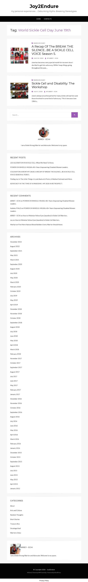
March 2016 (14, 439)
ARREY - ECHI (15, 201)
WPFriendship (42, 572)
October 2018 (15, 318)
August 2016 (15, 417)
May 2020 (14, 278)
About (12, 506)
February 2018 (15, 354)
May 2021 (14, 255)
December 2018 (16, 309)
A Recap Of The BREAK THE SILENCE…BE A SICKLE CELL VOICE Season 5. (53, 50)
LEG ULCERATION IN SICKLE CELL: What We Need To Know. (32, 163)
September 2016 (16, 412)
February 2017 (15, 390)
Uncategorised (15, 528)
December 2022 (16, 242)
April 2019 (14, 305)
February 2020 (15, 287)
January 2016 (15, 448)
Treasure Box (15, 524)
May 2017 (14, 385)
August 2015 (15, 466)
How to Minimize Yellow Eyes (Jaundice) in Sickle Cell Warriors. (45, 216)
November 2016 (16, 403)
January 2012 (15, 488)
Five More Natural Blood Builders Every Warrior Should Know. (40, 224)
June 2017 (14, 381)
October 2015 (15, 457)
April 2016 (14, 435)
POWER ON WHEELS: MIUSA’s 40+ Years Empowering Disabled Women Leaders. (39, 167)
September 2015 (16, 462)
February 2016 (15, 444)
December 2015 (16, 453)
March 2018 (14, 349)
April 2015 (14, 484)
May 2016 (14, 430)
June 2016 (14, 426)
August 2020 (15, 269)
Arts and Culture (16, 510)
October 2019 (15, 291)
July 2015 (13, 470)
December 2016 (16, 399)
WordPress (57, 572)
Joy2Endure (44, 6)
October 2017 (15, 363)
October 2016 (15, 408)
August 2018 (15, 327)
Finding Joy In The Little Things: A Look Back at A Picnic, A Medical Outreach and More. (41, 179)
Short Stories (15, 519)
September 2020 (16, 264)
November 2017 (16, 358)
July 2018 (13, 331)
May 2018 (14, 340)
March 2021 (14, 260)
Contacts (48, 19)
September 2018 (16, 323)
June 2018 (14, 336)
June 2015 (14, 475)
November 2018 (16, 314)
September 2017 (16, 367)
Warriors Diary (39, 43)
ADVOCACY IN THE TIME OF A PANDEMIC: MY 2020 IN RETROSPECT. (36, 183)
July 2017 (13, 376)
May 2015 (14, 479)
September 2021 (16, 251)
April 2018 (14, 345)
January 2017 (15, 394)
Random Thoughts (16, 515)
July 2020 (13, 273)
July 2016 (13, 421)
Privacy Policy (44, 580)
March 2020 (14, 282)
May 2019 (14, 300)
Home (38, 19)
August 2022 (15, 246)
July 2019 (13, 296)
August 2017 (15, 372)
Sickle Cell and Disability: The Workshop (53, 85)
